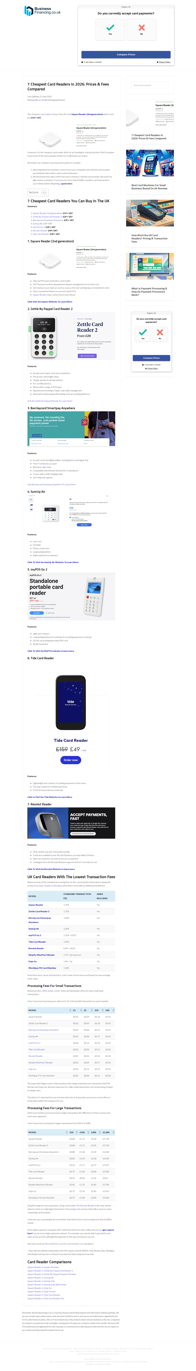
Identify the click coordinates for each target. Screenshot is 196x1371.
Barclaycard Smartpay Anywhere (48, 220)
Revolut (60, 855)
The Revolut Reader (85, 1205)
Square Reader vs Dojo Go (39, 1288)
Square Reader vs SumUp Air (40, 1277)
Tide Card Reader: (41, 234)
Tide (35, 786)
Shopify (47, 885)
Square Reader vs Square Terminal (43, 1267)
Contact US (91, 1351)
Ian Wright (43, 100)
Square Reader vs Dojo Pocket (41, 1291)
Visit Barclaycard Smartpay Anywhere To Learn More (51, 484)
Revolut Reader (40, 230)
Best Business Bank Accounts (57, 1349)
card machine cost (75, 1243)
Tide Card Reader (37, 1049)
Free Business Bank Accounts (87, 1349)
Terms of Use (120, 1351)
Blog (72, 1351)
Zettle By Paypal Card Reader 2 (47, 216)
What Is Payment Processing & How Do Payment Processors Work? (149, 291)
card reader (45, 114)
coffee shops (47, 990)
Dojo (41, 885)
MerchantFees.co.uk (54, 1243)
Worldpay (57, 885)
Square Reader (40, 294)
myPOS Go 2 (39, 227)
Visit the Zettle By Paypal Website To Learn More (50, 401)
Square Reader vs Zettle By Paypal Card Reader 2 (50, 1270)
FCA (24, 1319)
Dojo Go (32, 1069)
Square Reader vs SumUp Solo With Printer (47, 1284)
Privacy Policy (106, 1351)
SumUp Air (37, 223)
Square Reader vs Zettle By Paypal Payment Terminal (51, 1274)
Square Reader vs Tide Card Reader (43, 1295)
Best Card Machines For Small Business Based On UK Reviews (149, 186)
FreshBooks (43, 463)
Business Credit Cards (142, 1349)
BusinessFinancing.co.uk (43, 10)
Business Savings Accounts (116, 1349)
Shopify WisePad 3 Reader (41, 1062)
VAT (39, 117)
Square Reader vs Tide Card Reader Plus (45, 1298)
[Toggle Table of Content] (43, 192)
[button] (70, 1010)
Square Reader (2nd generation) (47, 213)
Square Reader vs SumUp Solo (41, 1281)
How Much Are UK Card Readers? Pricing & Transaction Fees (149, 238)
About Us (80, 1351)
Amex (72, 460)
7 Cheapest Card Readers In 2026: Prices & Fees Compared (148, 136)
